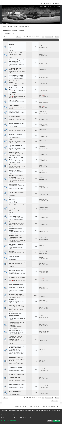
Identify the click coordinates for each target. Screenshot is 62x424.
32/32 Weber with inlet (15, 140)
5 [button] (52, 37)
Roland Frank (14, 306)
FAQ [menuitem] (3, 23)
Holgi (12, 90)
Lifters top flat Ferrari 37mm (16, 129)
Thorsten (13, 46)
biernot (12, 287)
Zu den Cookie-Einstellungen (8, 420)
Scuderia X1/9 (14, 83)
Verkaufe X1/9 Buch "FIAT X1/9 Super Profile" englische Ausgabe (17, 359)
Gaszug (11, 221)
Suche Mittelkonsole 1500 (16, 305)
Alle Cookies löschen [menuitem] (34, 406)
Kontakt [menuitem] (24, 406)
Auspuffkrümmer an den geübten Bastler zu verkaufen (15, 315)
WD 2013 (13, 194)
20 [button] (55, 37)
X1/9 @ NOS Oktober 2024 (16, 330)
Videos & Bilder (12, 92)
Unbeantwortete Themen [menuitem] (45, 6)
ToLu (12, 231)
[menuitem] (58, 406)
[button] (43, 37)
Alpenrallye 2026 (13, 100)
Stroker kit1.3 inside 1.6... (16, 134)
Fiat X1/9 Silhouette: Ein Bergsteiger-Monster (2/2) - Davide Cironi (16, 270)
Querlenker (13, 125)
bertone (12, 71)
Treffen (10, 57)
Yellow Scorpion (14, 273)
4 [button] (50, 37)
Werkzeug (12, 72)
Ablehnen (49, 420)
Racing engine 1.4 (14, 152)
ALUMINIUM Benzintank (15, 294)
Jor (11, 247)
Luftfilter (11, 251)
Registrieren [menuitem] (48, 3)
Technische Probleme (18, 78)
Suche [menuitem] (7, 23)
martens (12, 119)
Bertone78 (13, 240)
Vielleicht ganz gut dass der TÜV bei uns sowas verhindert (16, 324)
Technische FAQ (12, 259)
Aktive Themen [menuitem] (56, 6)
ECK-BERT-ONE (14, 252)
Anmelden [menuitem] (56, 3)
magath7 (13, 112)
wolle (12, 223)
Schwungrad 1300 (14, 111)
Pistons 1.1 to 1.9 (13, 164)
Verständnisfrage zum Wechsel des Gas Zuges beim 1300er (15, 237)
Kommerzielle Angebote (15, 132)
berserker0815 (14, 332)
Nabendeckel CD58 (14, 256)
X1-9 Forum (14, 13)
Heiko (12, 171)
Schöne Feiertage (14, 105)
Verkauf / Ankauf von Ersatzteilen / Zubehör (16, 49)
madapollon (13, 76)
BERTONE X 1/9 (13, 299)
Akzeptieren (57, 420)
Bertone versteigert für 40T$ (16, 123)
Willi (12, 178)
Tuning (15, 202)
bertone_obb (13, 208)
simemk (12, 130)
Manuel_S (13, 201)
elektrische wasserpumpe (16, 75)
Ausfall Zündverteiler (15, 391)
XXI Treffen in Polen (14, 170)
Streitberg (13, 185)
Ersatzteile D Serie (14, 184)
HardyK (12, 101)
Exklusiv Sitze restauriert (16, 94)
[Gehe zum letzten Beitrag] (45, 46)
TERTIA (12, 393)
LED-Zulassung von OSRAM (16, 192)
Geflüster (16, 85)
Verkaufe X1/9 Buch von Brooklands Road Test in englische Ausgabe (16, 337)
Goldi (12, 56)
